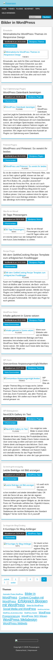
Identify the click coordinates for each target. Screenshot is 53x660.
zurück (6, 579)
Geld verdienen (8, 13)
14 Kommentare (11, 479)
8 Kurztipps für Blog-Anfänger (19, 529)
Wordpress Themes (36, 42)
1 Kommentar (10, 538)
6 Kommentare (10, 46)
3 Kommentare (10, 223)
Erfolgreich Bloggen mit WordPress (25, 603)
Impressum (32, 650)
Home (4, 9)
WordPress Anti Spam (44, 609)
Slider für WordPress (34, 605)
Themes (11, 9)
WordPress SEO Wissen (34, 616)
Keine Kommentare (12, 324)
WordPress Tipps (34, 475)
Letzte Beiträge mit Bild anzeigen (21, 470)
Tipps (37, 9)
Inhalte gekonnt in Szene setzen (21, 315)
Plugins (19, 9)
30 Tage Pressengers (15, 214)
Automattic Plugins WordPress (13, 594)
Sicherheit (29, 9)
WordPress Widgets (15, 623)
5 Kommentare (10, 101)
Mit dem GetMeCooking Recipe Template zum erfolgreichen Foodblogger (26, 256)
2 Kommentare (10, 160)
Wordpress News (34, 219)
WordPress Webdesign (20, 619)
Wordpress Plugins (35, 97)
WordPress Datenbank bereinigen (22, 92)
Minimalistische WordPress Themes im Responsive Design (25, 36)
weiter (13, 583)
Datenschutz (21, 650)
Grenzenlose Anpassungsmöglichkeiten (25, 363)
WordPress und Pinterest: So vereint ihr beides (25, 150)
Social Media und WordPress (19, 608)
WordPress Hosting (30, 613)
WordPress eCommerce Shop (13, 613)
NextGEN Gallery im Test (17, 414)
